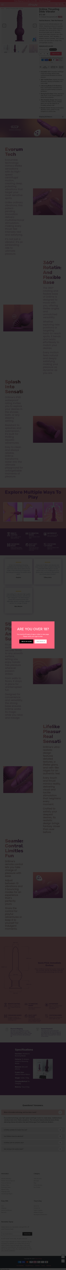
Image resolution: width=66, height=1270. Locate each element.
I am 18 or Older (26, 641)
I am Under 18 (40, 641)
